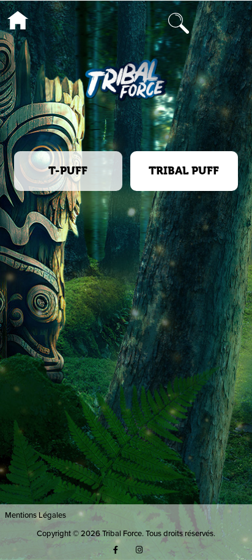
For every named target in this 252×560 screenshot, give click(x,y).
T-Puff (67, 170)
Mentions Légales (35, 515)
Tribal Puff (184, 170)
